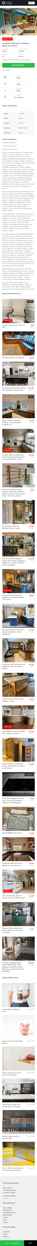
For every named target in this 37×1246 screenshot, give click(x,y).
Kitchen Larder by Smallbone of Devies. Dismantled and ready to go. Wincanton (13, 766)
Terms (5, 1220)
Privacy (5, 1222)
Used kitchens (7, 1210)
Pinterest (6, 1237)
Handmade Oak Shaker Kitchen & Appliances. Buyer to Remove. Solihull (13, 666)
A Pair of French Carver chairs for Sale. (13, 326)
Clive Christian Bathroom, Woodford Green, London (11, 527)
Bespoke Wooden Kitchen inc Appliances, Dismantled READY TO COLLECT (13, 597)
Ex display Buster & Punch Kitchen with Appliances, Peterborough (14, 389)
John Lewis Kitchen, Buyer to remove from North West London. (13, 897)
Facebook (6, 1232)
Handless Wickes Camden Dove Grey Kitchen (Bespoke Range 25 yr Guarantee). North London (13, 457)
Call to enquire (12, 1243)
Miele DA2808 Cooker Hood (12, 833)
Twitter (5, 1234)
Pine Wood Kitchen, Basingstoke (13, 358)
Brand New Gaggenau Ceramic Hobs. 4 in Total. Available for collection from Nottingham (12, 800)
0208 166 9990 (10, 1196)
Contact (5, 1217)
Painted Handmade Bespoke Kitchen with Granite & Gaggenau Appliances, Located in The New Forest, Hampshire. (13, 562)
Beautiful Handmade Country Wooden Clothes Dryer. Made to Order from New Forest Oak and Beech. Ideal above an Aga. (13, 492)
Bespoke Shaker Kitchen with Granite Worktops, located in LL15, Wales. (12, 930)
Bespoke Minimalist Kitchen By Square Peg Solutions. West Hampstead (12, 632)
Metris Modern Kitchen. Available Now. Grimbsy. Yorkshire (13, 732)
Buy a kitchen (7, 1208)
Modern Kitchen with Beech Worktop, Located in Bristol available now (11, 422)
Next (30, 1243)
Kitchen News (7, 1215)
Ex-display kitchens (9, 1213)
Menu (31, 3)
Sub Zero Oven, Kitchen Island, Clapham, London (12, 700)
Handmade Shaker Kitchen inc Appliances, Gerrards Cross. (12, 864)
